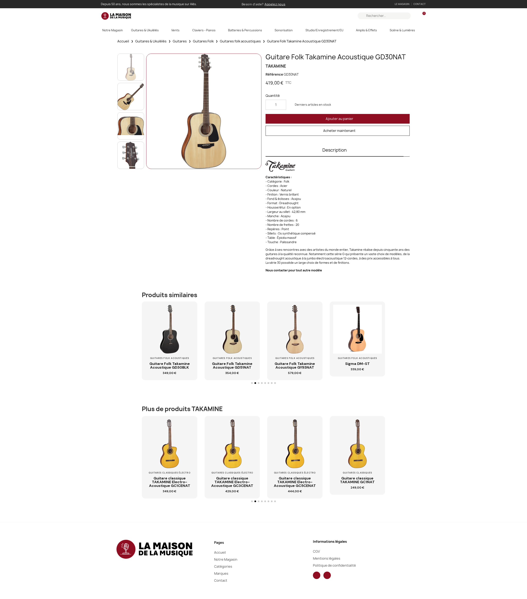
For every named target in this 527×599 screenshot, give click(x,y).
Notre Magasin (112, 30)
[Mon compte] (415, 16)
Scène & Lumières (402, 30)
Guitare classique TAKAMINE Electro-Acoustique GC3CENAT (232, 482)
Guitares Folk (203, 41)
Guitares (180, 41)
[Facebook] (316, 575)
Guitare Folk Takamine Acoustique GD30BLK (169, 365)
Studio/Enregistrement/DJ (324, 30)
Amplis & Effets (366, 30)
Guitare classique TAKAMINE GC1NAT (357, 480)
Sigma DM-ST (357, 363)
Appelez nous (275, 4)
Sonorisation (284, 30)
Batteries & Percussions (245, 30)
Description (334, 150)
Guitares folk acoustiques (240, 41)
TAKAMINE (276, 66)
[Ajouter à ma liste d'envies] (189, 320)
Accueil (123, 41)
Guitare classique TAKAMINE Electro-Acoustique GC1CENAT (169, 482)
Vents (175, 30)
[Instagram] (327, 575)
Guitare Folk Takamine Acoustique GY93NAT (295, 365)
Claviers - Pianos (204, 30)
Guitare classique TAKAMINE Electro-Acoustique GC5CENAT (295, 482)
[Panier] (422, 16)
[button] (338, 119)
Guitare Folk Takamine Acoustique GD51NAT (232, 365)
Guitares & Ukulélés (145, 30)
